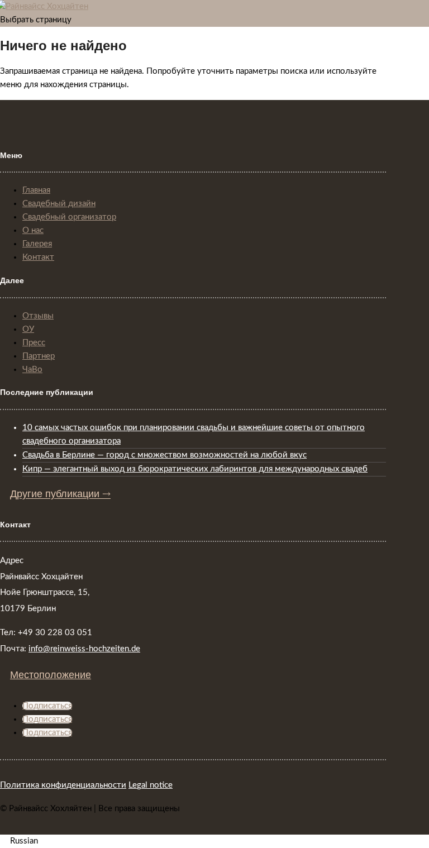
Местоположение (50, 674)
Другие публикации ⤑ (60, 494)
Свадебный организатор (69, 217)
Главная (36, 190)
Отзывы (38, 316)
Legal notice (150, 785)
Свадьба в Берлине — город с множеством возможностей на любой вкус (164, 455)
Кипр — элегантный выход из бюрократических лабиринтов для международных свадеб (195, 469)
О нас (33, 230)
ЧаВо (32, 369)
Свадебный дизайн (59, 203)
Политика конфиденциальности (63, 785)
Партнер (38, 356)
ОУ (28, 329)
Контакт (38, 257)
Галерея (37, 244)
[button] (214, 841)
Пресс (33, 343)
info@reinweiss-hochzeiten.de (84, 649)
